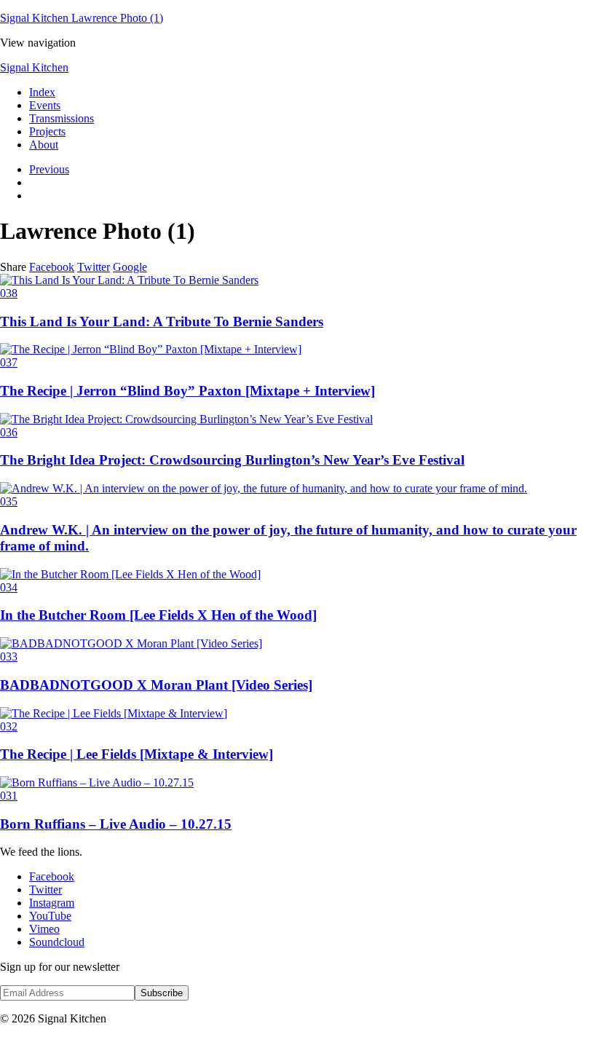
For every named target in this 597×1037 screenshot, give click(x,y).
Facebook (51, 267)
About (43, 144)
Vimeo (44, 929)
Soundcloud (56, 942)
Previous (49, 169)
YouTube (50, 916)
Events (44, 105)
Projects (47, 131)
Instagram (51, 902)
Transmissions (61, 118)
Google (130, 267)
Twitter (93, 267)
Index (42, 92)
